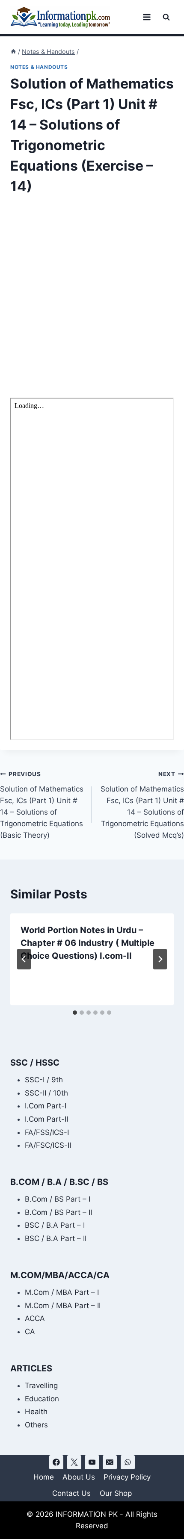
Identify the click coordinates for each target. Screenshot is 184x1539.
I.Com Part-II (46, 1119)
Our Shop (116, 1493)
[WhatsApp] (128, 1462)
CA (30, 1331)
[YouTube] (92, 1462)
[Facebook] (56, 1462)
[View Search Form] (166, 17)
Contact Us (71, 1493)
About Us (78, 1477)
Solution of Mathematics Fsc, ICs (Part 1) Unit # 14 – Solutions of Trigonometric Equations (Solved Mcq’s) (142, 805)
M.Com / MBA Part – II (63, 1305)
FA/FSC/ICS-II (48, 1145)
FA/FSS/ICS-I (47, 1132)
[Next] (160, 959)
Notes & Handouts (39, 67)
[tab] (75, 1012)
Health (36, 1411)
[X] (74, 1462)
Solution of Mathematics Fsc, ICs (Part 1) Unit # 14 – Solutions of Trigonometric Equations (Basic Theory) (41, 805)
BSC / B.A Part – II (55, 1238)
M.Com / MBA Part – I (62, 1292)
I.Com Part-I (45, 1106)
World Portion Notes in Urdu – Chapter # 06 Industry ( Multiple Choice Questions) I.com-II (87, 943)
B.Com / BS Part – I (57, 1199)
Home (43, 1477)
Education (42, 1398)
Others (36, 1425)
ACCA (35, 1318)
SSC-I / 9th (44, 1079)
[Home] (13, 51)
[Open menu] (146, 17)
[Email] (110, 1462)
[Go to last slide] (24, 959)
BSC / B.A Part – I (55, 1225)
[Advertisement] (92, 302)
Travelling (41, 1385)
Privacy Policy (127, 1477)
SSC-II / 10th (46, 1093)
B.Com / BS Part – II (58, 1212)
